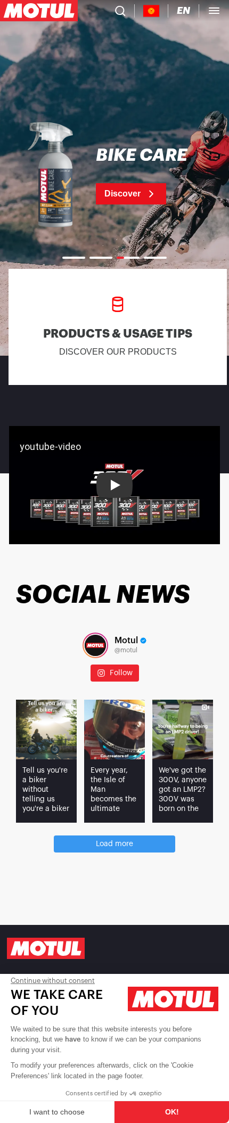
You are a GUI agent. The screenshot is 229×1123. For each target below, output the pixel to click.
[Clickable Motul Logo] (39, 10)
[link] (114, 176)
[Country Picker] (151, 11)
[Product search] (120, 10)
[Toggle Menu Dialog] (214, 10)
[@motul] (95, 645)
